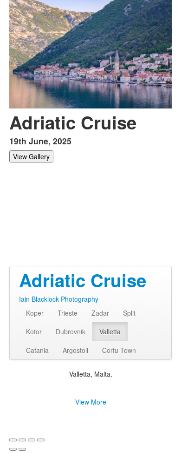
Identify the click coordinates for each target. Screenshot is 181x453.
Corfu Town (119, 350)
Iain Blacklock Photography (58, 299)
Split (129, 313)
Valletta (110, 331)
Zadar (100, 313)
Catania (37, 350)
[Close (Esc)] (13, 440)
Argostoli (75, 350)
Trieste (68, 313)
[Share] (22, 440)
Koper (35, 313)
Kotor (34, 331)
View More (90, 401)
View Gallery (31, 156)
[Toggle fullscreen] (31, 440)
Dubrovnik (70, 331)
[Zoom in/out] (41, 440)
